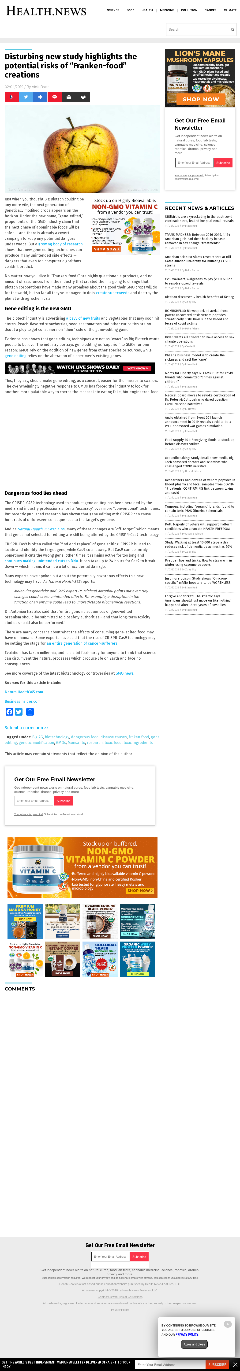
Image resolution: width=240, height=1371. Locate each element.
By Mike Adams (190, 328)
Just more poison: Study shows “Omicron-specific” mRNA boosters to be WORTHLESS (198, 580)
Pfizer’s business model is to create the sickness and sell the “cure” (195, 357)
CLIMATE (230, 10)
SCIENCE (113, 10)
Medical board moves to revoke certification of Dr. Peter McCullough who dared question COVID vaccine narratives (200, 399)
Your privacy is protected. (28, 814)
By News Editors (191, 471)
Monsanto (76, 742)
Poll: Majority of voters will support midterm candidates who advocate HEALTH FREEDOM (198, 526)
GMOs (61, 742)
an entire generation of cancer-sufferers (82, 643)
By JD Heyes (188, 408)
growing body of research (60, 244)
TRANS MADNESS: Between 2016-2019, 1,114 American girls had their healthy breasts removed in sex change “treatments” (197, 239)
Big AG (37, 737)
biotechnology (57, 737)
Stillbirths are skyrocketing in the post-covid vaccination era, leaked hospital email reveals (199, 219)
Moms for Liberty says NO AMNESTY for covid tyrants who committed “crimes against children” (199, 377)
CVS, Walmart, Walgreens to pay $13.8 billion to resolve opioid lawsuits (198, 281)
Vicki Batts (40, 87)
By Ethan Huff (189, 225)
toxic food (113, 742)
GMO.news (124, 673)
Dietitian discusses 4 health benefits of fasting (199, 297)
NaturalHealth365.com (24, 692)
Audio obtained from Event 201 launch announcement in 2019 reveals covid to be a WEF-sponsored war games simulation (198, 422)
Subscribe (217, 1365)
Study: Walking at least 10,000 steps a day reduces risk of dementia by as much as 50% (198, 544)
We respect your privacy (96, 1277)
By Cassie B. (188, 346)
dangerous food (85, 737)
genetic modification (36, 742)
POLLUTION (189, 10)
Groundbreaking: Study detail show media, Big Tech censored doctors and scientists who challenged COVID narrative (199, 462)
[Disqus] (82, 1053)
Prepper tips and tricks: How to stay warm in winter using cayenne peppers (198, 562)
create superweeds (112, 293)
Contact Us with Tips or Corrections (120, 1297)
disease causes (114, 737)
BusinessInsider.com (23, 701)
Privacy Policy (120, 1310)
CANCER (211, 10)
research (95, 742)
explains (41, 529)
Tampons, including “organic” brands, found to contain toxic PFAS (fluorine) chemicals (199, 509)
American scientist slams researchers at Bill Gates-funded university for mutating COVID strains (198, 261)
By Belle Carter (190, 270)
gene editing (15, 356)
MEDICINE (167, 10)
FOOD (130, 10)
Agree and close (194, 1344)
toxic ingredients (138, 742)
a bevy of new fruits (83, 318)
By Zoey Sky (189, 301)
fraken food (139, 737)
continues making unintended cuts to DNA (41, 561)
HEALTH (147, 10)
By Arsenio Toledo (192, 533)
